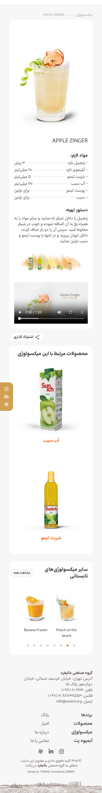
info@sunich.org (69, 701)
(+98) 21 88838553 (65, 696)
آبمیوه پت (83, 741)
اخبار (45, 724)
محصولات (83, 724)
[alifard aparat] (40, 751)
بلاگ (45, 715)
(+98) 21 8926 (72, 690)
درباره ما (42, 732)
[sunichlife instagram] (61, 751)
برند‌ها (87, 715)
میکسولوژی (82, 732)
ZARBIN (69, 772)
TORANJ (44, 772)
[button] (74, 645)
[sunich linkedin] (51, 751)
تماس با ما (39, 741)
